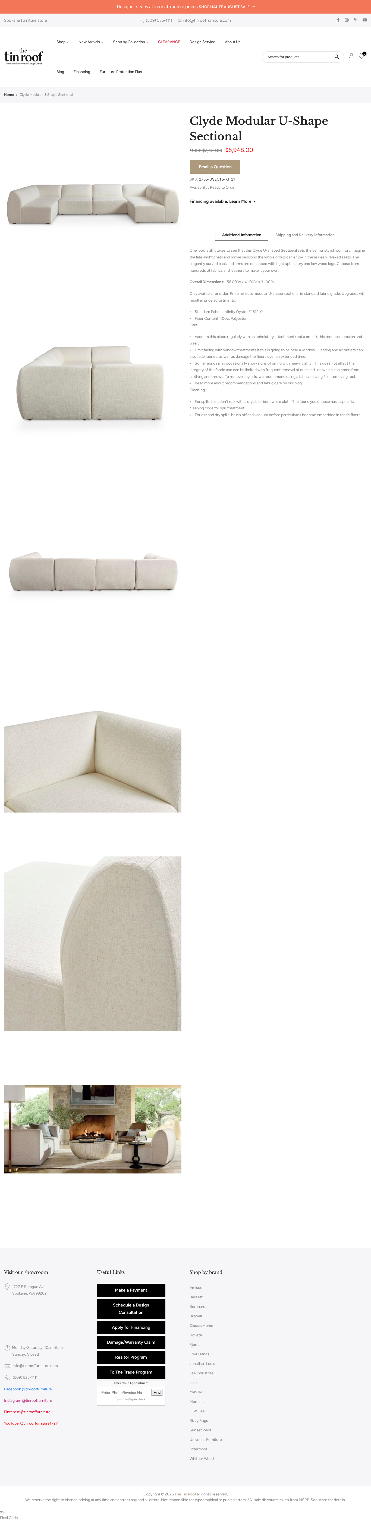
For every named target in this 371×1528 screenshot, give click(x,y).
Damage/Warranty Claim (131, 1342)
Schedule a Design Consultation (131, 1308)
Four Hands (199, 1354)
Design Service (202, 42)
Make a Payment (131, 1290)
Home (9, 95)
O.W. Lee (197, 1411)
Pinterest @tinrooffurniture (27, 1412)
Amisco (196, 1287)
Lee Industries (202, 1373)
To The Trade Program (131, 1372)
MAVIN (196, 1392)
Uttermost (198, 1449)
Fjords (195, 1344)
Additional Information (241, 235)
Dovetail (196, 1335)
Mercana (197, 1401)
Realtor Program (131, 1357)
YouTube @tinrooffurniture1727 (31, 1423)
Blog (60, 71)
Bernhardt (198, 1306)
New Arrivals (89, 42)
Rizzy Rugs (199, 1420)
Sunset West (200, 1430)
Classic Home (201, 1325)
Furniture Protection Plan (121, 71)
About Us (233, 42)
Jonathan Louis (202, 1363)
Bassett (196, 1297)
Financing (82, 71)
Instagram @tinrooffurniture (28, 1400)
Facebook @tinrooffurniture (28, 1389)
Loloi (193, 1382)
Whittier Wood (202, 1458)
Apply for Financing (131, 1327)
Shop (60, 42)
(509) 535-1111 (159, 20)
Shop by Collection (129, 42)
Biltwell (196, 1316)
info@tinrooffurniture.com (207, 20)
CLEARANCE (169, 42)
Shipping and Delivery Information (305, 235)
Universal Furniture (206, 1439)
